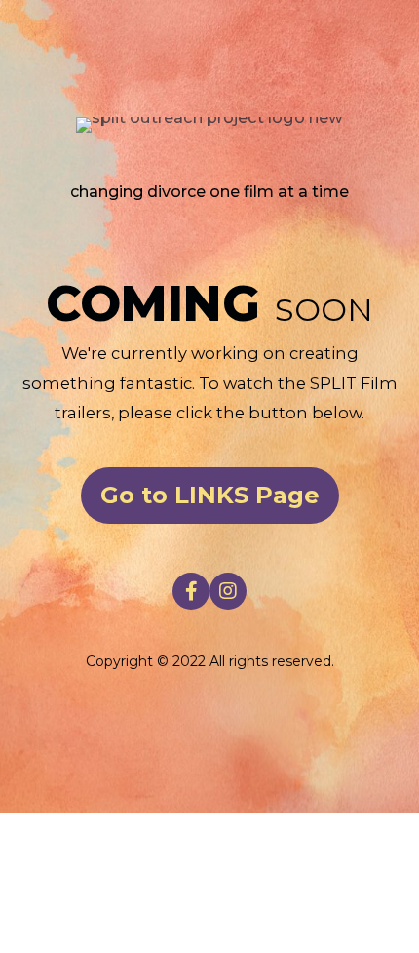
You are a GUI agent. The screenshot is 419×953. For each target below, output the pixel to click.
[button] (210, 496)
